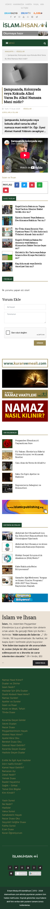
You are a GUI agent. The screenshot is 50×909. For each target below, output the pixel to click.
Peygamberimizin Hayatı (15, 730)
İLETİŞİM (24, 8)
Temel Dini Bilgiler (11, 789)
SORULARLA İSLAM (10, 112)
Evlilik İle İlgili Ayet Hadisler (16, 760)
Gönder (40, 343)
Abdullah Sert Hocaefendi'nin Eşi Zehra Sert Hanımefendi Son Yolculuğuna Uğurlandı (31, 536)
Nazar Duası (8, 727)
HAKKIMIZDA (18, 4)
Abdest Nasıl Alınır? (12, 734)
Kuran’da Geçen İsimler (14, 720)
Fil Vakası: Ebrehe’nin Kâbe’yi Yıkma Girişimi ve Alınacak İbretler (30, 454)
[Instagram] (19, 17)
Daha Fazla (40, 663)
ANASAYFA (9, 51)
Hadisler (6, 807)
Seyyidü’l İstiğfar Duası (14, 822)
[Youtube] (24, 17)
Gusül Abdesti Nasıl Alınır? (16, 694)
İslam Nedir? (8, 687)
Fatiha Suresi (9, 825)
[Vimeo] (40, 868)
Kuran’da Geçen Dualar (14, 748)
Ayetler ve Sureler (11, 701)
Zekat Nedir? (9, 774)
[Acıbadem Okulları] (25, 598)
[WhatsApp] (28, 17)
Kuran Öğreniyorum (12, 833)
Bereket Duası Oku (12, 741)
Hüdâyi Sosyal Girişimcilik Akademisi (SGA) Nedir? (28, 556)
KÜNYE (8, 4)
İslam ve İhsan (9, 177)
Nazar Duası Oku (11, 818)
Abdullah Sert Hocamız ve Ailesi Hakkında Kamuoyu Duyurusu (31, 545)
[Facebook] (11, 17)
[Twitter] (15, 17)
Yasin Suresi (8, 800)
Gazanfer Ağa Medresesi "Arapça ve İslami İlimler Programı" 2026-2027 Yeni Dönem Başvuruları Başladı (31, 581)
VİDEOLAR (20, 51)
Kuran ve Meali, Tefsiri (13, 708)
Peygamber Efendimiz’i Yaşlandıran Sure (27, 442)
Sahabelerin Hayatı (12, 814)
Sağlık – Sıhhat (10, 785)
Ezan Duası (8, 829)
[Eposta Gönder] (6, 190)
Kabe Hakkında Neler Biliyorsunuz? (26, 568)
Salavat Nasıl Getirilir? (13, 745)
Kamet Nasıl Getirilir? (13, 767)
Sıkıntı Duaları (9, 723)
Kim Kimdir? (8, 792)
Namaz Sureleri (10, 697)
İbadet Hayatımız (11, 781)
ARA (42, 4)
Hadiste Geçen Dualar (13, 752)
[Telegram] (37, 17)
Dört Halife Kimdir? (12, 763)
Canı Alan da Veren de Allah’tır (30, 463)
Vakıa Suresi (8, 811)
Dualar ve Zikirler (11, 683)
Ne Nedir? (7, 804)
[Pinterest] (32, 17)
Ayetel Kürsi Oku (10, 738)
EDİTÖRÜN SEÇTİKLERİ (11, 525)
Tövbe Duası (8, 712)
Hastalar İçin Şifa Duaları (15, 690)
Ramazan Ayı (9, 771)
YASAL (36, 4)
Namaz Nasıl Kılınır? (12, 679)
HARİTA (28, 4)
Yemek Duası (9, 778)
